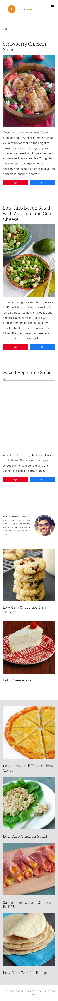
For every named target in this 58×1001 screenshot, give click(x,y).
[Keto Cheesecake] (29, 647)
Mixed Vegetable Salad (27, 372)
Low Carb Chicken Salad (25, 837)
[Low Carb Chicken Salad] (29, 804)
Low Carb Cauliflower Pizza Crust (28, 768)
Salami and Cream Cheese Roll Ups (27, 905)
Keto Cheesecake (17, 680)
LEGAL (39, 991)
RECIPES (29, 991)
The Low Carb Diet (20, 9)
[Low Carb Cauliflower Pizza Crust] (29, 733)
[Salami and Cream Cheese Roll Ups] (29, 870)
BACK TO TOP (17, 991)
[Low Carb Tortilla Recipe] (29, 940)
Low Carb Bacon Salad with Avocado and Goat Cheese (28, 214)
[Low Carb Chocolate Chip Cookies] (29, 575)
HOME (5, 991)
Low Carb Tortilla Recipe (25, 973)
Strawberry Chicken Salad (24, 47)
